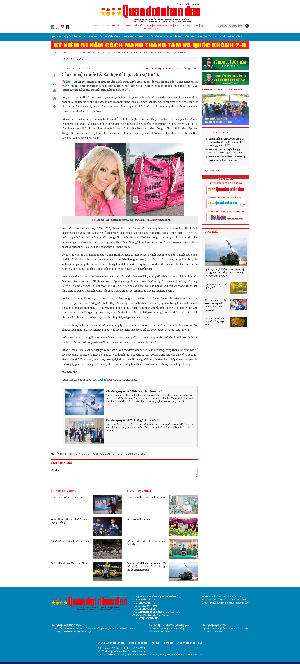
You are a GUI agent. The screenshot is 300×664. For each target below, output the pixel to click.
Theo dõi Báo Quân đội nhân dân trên (164, 68)
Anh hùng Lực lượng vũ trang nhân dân (222, 36)
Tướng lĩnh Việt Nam (192, 36)
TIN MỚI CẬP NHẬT (139, 491)
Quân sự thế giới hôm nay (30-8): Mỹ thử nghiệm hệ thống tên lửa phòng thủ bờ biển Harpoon (146, 566)
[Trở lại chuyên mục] (55, 106)
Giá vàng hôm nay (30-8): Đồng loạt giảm (214, 321)
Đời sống (79, 59)
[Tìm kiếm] (247, 26)
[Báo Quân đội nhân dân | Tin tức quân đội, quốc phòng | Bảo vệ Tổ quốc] (150, 12)
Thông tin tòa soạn (137, 642)
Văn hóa (158, 36)
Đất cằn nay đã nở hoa (138, 519)
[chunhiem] (225, 78)
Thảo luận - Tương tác (161, 642)
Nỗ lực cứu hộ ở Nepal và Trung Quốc (70, 541)
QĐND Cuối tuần (135, 25)
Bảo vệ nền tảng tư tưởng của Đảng (120, 36)
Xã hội (150, 36)
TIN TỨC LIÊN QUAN (64, 491)
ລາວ (196, 25)
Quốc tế (68, 59)
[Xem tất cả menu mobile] (245, 37)
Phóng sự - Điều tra (172, 36)
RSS (200, 642)
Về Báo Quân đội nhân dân (111, 642)
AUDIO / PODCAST (218, 132)
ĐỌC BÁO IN (117, 25)
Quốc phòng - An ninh (76, 36)
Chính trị (60, 36)
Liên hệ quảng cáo (185, 642)
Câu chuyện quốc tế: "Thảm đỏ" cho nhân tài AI (134, 391)
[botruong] (225, 63)
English (179, 25)
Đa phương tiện (95, 36)
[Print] (55, 99)
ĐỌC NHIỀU (211, 231)
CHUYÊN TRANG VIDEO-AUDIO (222, 89)
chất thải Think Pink (136, 454)
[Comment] (55, 91)
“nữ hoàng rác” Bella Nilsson (107, 454)
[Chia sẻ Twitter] (55, 83)
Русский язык (151, 28)
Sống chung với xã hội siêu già (67, 497)
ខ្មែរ (202, 25)
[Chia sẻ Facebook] (55, 75)
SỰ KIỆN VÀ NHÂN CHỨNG (159, 25)
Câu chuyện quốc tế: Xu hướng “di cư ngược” (132, 420)
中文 (189, 25)
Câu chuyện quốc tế (79, 454)
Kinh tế (142, 36)
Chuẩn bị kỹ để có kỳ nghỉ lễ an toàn (146, 497)
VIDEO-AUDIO (102, 25)
